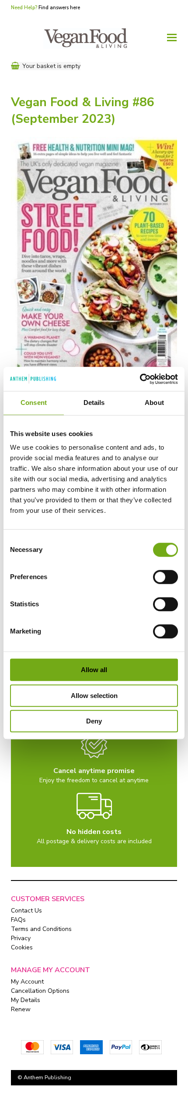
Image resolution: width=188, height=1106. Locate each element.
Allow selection (94, 695)
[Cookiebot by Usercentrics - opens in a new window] (139, 379)
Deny (94, 721)
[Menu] (172, 37)
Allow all (94, 669)
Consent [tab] (34, 402)
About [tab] (154, 402)
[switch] (165, 577)
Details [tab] (94, 402)
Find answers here (59, 7)
